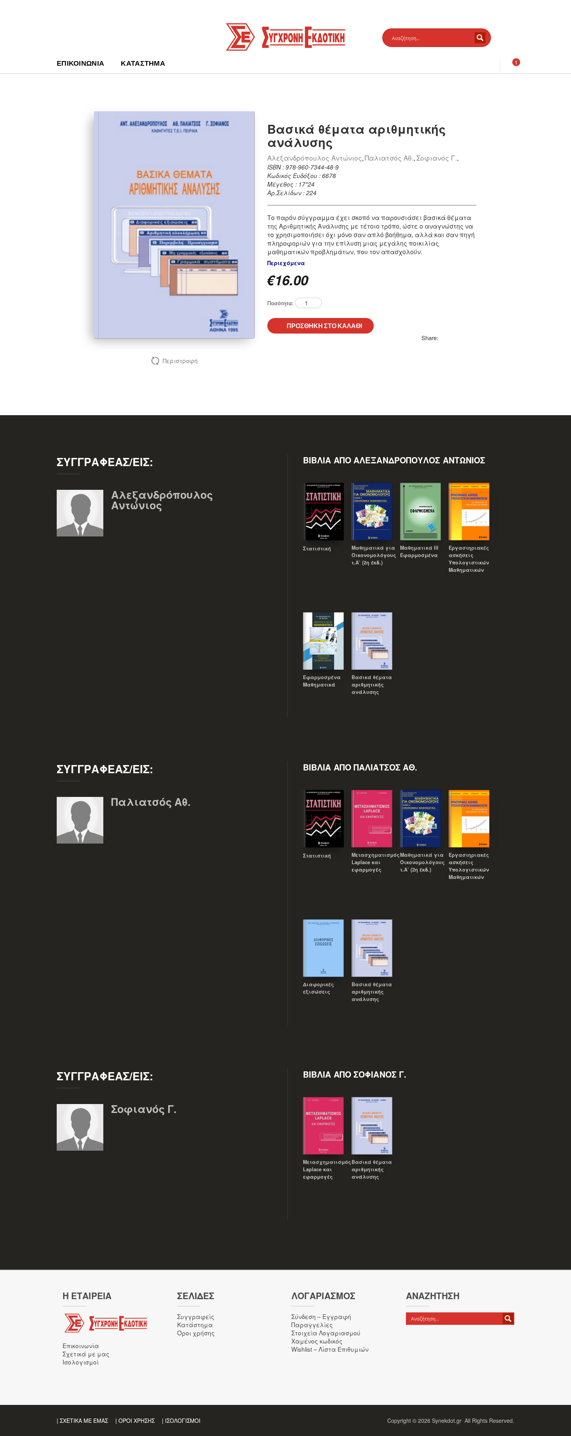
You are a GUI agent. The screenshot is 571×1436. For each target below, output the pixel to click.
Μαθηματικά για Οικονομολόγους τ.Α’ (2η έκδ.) (374, 555)
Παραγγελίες (312, 1324)
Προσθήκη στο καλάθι (324, 325)
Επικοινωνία (80, 63)
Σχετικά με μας (86, 1353)
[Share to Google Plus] (470, 338)
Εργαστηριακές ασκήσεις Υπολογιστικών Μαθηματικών (469, 558)
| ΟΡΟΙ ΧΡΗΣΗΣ (135, 1420)
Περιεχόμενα (286, 263)
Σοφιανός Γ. (436, 157)
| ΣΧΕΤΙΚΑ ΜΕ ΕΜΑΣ (82, 1420)
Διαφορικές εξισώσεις (318, 988)
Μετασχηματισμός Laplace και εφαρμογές (376, 862)
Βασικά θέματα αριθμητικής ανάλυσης (372, 684)
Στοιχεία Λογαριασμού (325, 1332)
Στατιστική (317, 548)
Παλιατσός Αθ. (389, 157)
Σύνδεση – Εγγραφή (321, 1316)
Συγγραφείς (195, 1316)
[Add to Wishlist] (324, 522)
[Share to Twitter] (453, 338)
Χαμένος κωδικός (317, 1340)
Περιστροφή (180, 360)
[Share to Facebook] (461, 338)
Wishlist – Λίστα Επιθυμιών (330, 1349)
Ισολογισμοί (81, 1361)
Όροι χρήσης (196, 1332)
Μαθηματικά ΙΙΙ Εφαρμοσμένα (419, 551)
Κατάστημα (143, 63)
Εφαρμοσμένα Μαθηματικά (322, 681)
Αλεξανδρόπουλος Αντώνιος (314, 157)
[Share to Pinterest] (444, 338)
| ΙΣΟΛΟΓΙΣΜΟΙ (181, 1420)
